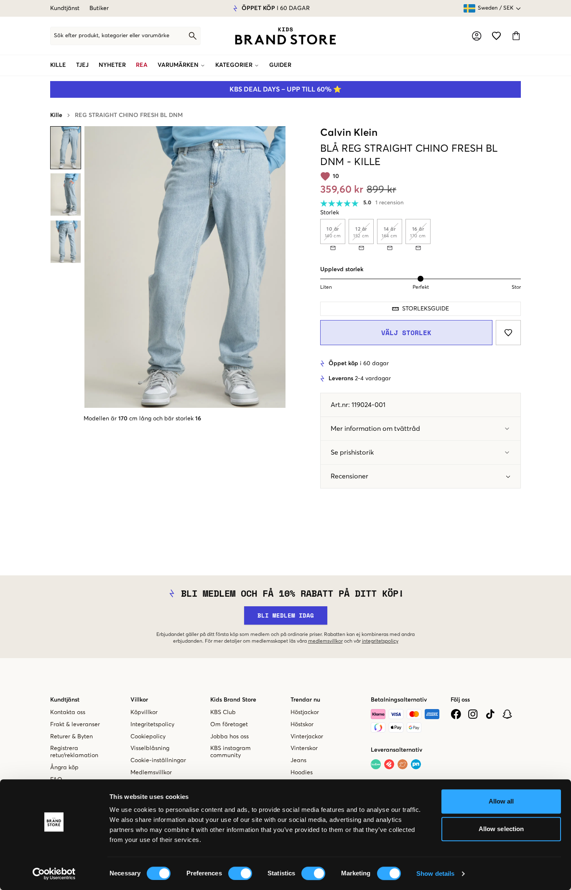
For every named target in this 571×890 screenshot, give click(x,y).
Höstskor (302, 724)
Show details (435, 873)
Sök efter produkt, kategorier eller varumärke (111, 35)
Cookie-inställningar (158, 760)
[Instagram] (473, 714)
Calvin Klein (348, 133)
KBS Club (223, 712)
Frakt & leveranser (75, 724)
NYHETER (112, 65)
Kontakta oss (67, 712)
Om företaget (229, 724)
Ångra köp (64, 767)
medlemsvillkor (325, 641)
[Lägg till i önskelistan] (508, 332)
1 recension (389, 203)
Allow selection (501, 828)
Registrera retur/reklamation (74, 751)
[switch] (240, 873)
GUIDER (280, 65)
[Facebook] (456, 714)
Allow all (501, 801)
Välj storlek (406, 333)
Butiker (99, 8)
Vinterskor (304, 748)
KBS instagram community (230, 751)
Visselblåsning (149, 748)
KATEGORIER (233, 65)
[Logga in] (477, 36)
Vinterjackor (307, 737)
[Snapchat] (507, 714)
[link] (285, 36)
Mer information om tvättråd (375, 428)
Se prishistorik (352, 452)
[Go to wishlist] (496, 36)
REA (142, 65)
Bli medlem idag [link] (285, 615)
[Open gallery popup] (185, 267)
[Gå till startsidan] (285, 36)
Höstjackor (305, 712)
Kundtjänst (64, 8)
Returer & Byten (71, 737)
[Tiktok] (490, 714)
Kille (56, 115)
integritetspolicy (380, 641)
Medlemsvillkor (151, 773)
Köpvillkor (144, 712)
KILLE (58, 65)
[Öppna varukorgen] (516, 36)
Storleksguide (425, 309)
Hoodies (302, 773)
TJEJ (82, 65)
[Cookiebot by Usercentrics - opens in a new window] (54, 873)
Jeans (298, 760)
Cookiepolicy (148, 737)
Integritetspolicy (152, 724)
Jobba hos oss (229, 737)
